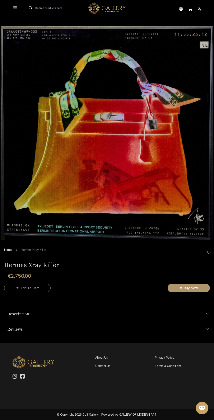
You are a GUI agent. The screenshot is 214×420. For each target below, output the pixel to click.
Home (8, 249)
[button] (181, 9)
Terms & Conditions (168, 366)
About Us (101, 357)
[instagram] (15, 376)
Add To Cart (29, 288)
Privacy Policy (164, 357)
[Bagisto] (107, 8)
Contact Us (102, 366)
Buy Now (191, 288)
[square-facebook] (22, 376)
